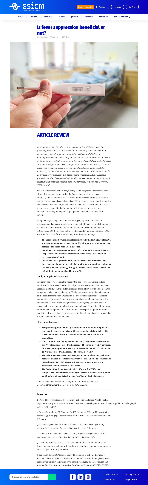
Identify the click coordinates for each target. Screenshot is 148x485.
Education (103, 17)
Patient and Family (122, 17)
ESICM (20, 17)
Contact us (110, 479)
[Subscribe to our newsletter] (52, 477)
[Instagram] (88, 477)
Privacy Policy (132, 474)
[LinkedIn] (80, 477)
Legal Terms (131, 479)
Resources (48, 17)
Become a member (85, 7)
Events (62, 17)
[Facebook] (73, 477)
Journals (74, 17)
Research (89, 17)
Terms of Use (111, 474)
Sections (33, 17)
